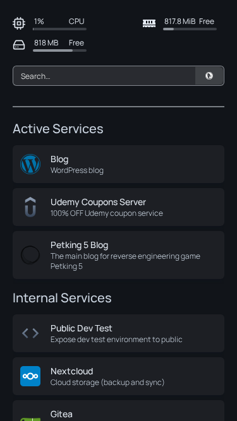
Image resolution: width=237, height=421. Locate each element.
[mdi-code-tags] (30, 333)
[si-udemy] (30, 207)
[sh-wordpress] (30, 164)
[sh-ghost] (30, 255)
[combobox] (118, 76)
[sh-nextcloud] (30, 376)
